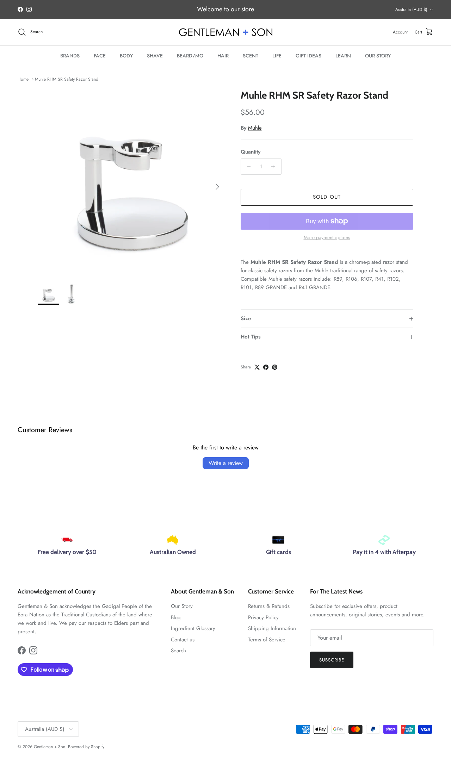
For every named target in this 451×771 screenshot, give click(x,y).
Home (23, 79)
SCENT (250, 55)
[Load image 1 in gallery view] (131, 182)
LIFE (277, 55)
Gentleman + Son (49, 747)
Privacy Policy (263, 617)
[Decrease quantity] (247, 166)
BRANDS (70, 55)
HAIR (223, 55)
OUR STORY (378, 55)
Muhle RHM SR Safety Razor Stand (66, 79)
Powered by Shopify (86, 747)
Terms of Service (266, 639)
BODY (126, 55)
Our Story (182, 606)
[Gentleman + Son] (225, 32)
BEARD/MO (190, 55)
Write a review (226, 463)
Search (178, 650)
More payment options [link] (327, 238)
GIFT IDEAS (308, 55)
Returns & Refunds (269, 606)
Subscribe (331, 660)
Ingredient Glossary (193, 628)
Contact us (182, 639)
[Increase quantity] (275, 166)
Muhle (255, 128)
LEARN (343, 55)
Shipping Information (272, 628)
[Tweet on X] (257, 367)
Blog (176, 617)
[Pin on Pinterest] (274, 367)
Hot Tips (251, 337)
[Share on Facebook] (265, 367)
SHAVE (155, 55)
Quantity (250, 152)
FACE (100, 55)
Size (246, 318)
